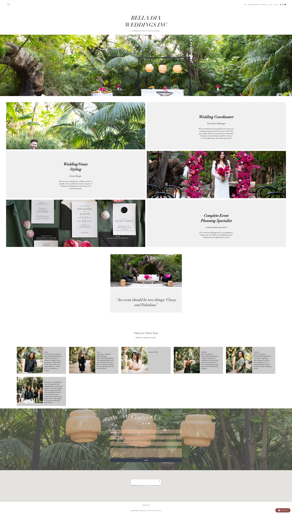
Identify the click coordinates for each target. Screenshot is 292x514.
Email (111, 434)
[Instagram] (280, 4)
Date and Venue (113, 440)
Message (112, 446)
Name (111, 428)
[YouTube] (285, 4)
